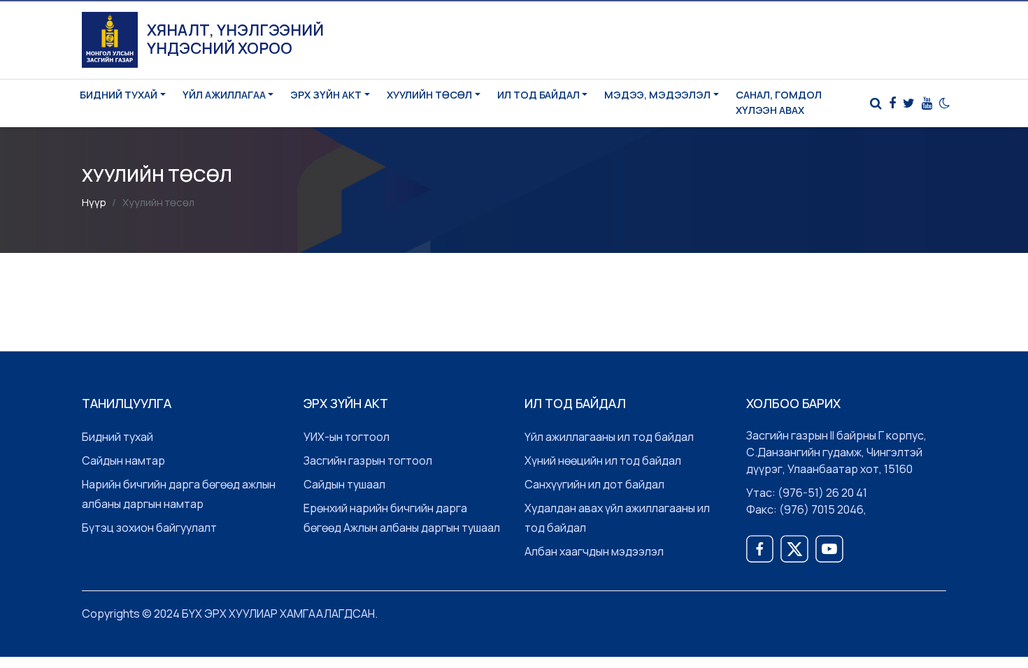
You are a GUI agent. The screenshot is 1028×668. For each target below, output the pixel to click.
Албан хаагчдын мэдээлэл (594, 551)
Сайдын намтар (123, 460)
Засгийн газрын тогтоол (368, 460)
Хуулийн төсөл (429, 94)
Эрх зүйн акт (326, 94)
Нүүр (94, 202)
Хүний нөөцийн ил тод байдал (602, 460)
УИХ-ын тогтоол (347, 436)
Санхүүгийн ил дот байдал (594, 484)
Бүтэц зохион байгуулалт (149, 527)
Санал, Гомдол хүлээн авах (779, 102)
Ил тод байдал (538, 94)
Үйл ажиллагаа (224, 94)
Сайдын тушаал (344, 484)
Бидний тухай (118, 94)
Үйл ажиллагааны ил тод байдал (609, 436)
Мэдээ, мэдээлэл (657, 94)
